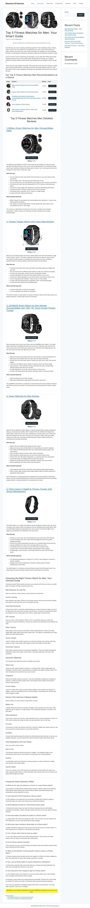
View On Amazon (32, 157)
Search (67, 12)
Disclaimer (68, 3)
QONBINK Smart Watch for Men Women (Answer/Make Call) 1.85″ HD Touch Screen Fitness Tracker (26, 98)
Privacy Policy (58, 3)
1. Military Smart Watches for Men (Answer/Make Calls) (29, 129)
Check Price (52, 86)
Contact (81, 3)
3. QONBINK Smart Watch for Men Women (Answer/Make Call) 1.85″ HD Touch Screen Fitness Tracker (30, 308)
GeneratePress (55, 905)
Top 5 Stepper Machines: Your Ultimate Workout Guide (20, 897)
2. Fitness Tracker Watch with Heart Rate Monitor (30, 221)
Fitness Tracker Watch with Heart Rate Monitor (25, 92)
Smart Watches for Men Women (21, 104)
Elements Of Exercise (15, 3)
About (74, 3)
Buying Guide (40, 3)
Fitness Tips (50, 3)
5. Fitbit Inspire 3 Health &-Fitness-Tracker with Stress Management (29, 490)
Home (32, 3)
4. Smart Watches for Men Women (22, 396)
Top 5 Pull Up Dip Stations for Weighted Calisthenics (19, 898)
